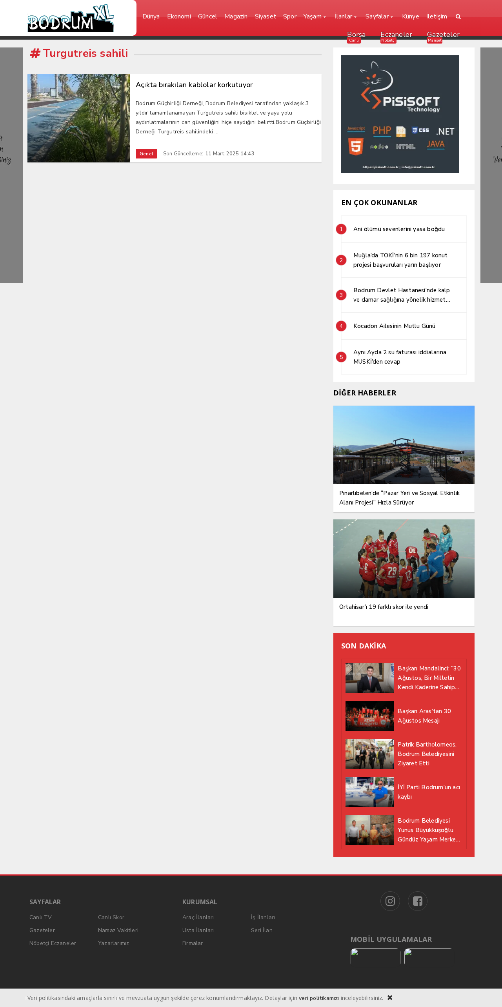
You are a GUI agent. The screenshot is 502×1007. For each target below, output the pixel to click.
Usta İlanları (198, 930)
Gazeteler (443, 34)
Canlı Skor (111, 917)
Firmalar (192, 943)
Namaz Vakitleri (118, 930)
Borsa (356, 34)
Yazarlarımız (113, 943)
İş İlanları (263, 917)
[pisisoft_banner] (400, 171)
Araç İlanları (198, 917)
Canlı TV (40, 917)
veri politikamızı (319, 998)
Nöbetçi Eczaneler (52, 943)
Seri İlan (262, 930)
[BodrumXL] (79, 18)
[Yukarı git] (486, 991)
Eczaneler (396, 34)
